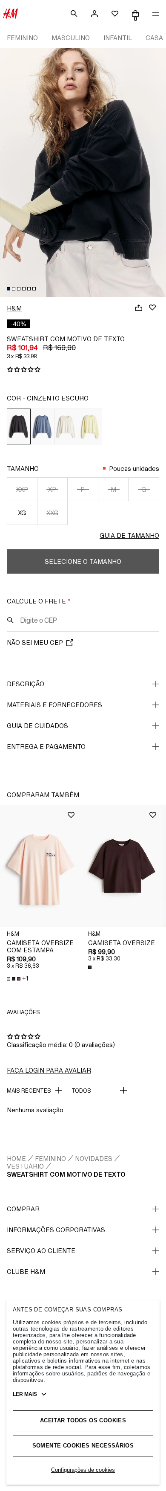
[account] (94, 13)
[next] (159, 167)
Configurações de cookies (83, 1470)
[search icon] (10, 620)
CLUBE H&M (26, 1271)
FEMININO (22, 37)
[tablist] (83, 288)
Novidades (93, 1158)
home (16, 1158)
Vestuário (25, 1166)
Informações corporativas (56, 1229)
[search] (74, 13)
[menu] (156, 13)
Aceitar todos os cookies (83, 1420)
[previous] (7, 167)
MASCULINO (71, 37)
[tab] (8, 288)
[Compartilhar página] (139, 307)
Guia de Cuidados (37, 725)
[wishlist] (115, 13)
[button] (40, 866)
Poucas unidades (134, 468)
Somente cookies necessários (83, 1445)
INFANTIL (117, 37)
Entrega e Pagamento (46, 746)
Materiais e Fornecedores (54, 704)
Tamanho (23, 468)
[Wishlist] (152, 307)
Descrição (25, 683)
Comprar (23, 1209)
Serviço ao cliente (41, 1250)
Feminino (50, 1158)
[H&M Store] (10, 13)
